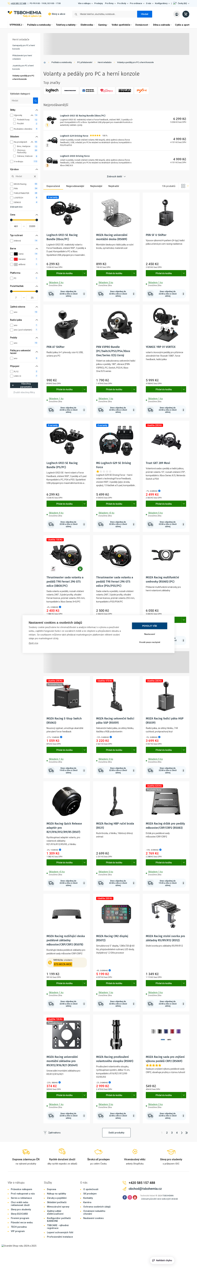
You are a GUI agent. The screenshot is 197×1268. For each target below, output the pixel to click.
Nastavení (149, 634)
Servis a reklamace (21, 1198)
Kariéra (87, 1202)
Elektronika (87, 24)
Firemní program (20, 1218)
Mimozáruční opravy (58, 1206)
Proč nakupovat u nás (23, 1193)
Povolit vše (149, 626)
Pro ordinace (136, 3)
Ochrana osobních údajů (96, 1206)
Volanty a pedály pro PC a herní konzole (135, 62)
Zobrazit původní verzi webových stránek (159, 1199)
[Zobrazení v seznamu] (184, 186)
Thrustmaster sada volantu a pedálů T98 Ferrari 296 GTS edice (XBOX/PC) (65, 582)
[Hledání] (35, 100)
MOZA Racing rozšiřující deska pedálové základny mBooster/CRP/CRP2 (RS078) (66, 940)
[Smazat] (35, 176)
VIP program (18, 1231)
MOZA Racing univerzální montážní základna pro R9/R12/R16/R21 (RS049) (62, 1061)
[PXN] (141, 91)
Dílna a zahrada (161, 24)
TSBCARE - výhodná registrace (58, 1227)
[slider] (11, 220)
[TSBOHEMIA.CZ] (24, 14)
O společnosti (90, 1189)
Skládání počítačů (56, 1202)
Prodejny (98, 3)
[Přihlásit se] (176, 14)
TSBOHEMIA (168, 1195)
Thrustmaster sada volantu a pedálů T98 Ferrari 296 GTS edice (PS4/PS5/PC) (114, 582)
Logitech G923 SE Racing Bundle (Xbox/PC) (82, 115)
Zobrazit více (16, 207)
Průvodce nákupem (21, 1189)
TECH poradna (19, 1226)
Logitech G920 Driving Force (75, 156)
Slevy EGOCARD (19, 1213)
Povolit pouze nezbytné (149, 642)
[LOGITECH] (52, 91)
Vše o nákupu (84, 3)
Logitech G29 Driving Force (74, 135)
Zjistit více (33, 643)
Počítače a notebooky (39, 24)
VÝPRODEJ (16, 24)
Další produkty (116, 1132)
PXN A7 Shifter (56, 347)
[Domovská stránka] (44, 63)
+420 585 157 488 (18, 3)
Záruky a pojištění (57, 1198)
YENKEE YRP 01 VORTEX (160, 347)
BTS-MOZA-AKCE (63, 964)
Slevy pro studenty (21, 1209)
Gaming (102, 24)
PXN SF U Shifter (156, 235)
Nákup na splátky (56, 1193)
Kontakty (88, 1198)
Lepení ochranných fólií (60, 1232)
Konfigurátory (161, 3)
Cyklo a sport (182, 24)
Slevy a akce (58, 14)
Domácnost (141, 24)
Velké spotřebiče (121, 24)
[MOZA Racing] (124, 91)
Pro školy (121, 3)
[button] (181, 3)
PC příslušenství (84, 62)
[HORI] (88, 91)
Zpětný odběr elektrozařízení (55, 1212)
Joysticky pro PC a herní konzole (23, 67)
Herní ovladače (105, 62)
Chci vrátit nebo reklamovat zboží (20, 1204)
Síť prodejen (90, 1193)
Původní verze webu (22, 1222)
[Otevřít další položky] (84, 273)
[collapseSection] (32, 115)
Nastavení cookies (93, 1218)
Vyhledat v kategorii (20, 94)
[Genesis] (106, 91)
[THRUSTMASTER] (70, 91)
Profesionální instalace (60, 1236)
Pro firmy (109, 3)
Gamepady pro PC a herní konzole (23, 47)
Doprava (51, 1189)
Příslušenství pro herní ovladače (22, 57)
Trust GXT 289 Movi (158, 463)
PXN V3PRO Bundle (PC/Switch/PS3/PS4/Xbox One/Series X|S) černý (113, 351)
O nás (148, 3)
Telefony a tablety (66, 24)
